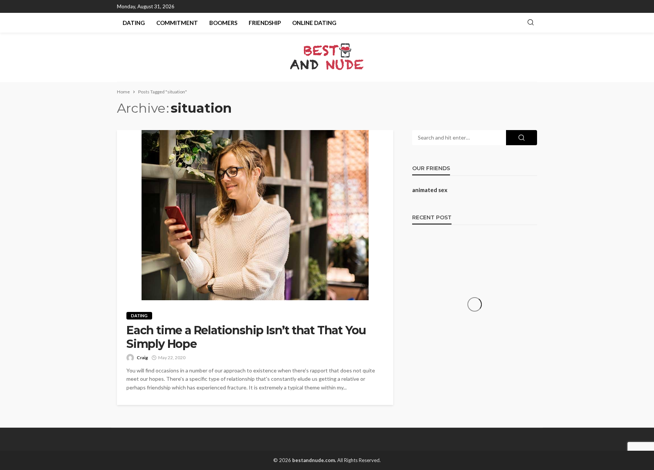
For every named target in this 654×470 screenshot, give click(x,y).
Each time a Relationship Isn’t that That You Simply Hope (246, 337)
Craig (142, 357)
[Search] (530, 23)
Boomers (223, 22)
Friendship (265, 22)
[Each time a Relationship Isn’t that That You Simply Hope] (255, 215)
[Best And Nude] (327, 57)
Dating (134, 22)
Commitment (177, 22)
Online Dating (314, 22)
